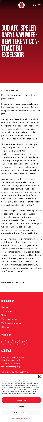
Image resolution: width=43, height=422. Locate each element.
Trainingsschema (9, 319)
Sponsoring (6, 311)
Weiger (22, 406)
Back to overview (11, 90)
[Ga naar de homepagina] (21, 5)
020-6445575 (21, 372)
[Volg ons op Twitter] (17, 342)
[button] (39, 376)
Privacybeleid (25, 418)
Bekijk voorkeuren (21, 413)
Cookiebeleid (16, 418)
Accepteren (21, 400)
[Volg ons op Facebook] (3, 342)
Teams (4, 315)
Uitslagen (5, 327)
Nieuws (4, 307)
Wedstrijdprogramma (11, 323)
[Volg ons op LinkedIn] (10, 342)
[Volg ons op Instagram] (24, 342)
